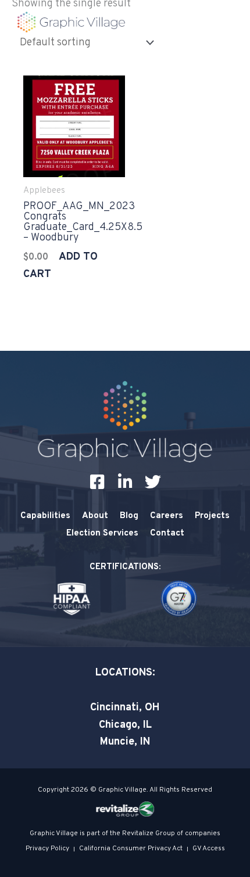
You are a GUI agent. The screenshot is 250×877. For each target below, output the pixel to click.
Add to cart (60, 265)
